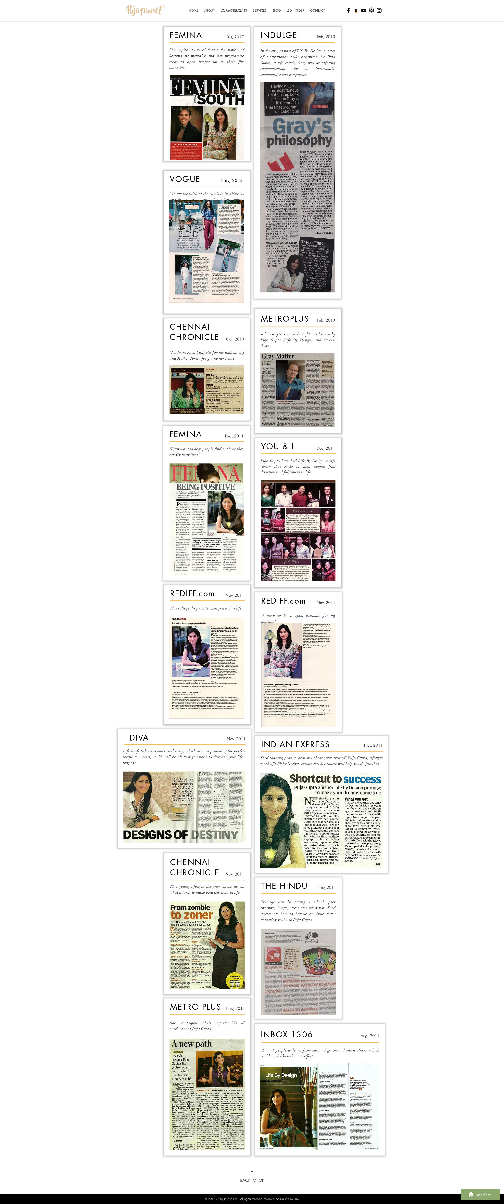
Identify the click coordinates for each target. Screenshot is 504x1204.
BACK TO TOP (252, 1180)
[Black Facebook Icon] (348, 10)
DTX (296, 1199)
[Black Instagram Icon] (379, 10)
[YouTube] (364, 10)
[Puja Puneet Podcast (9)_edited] (371, 10)
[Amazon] (356, 10)
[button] (260, 10)
